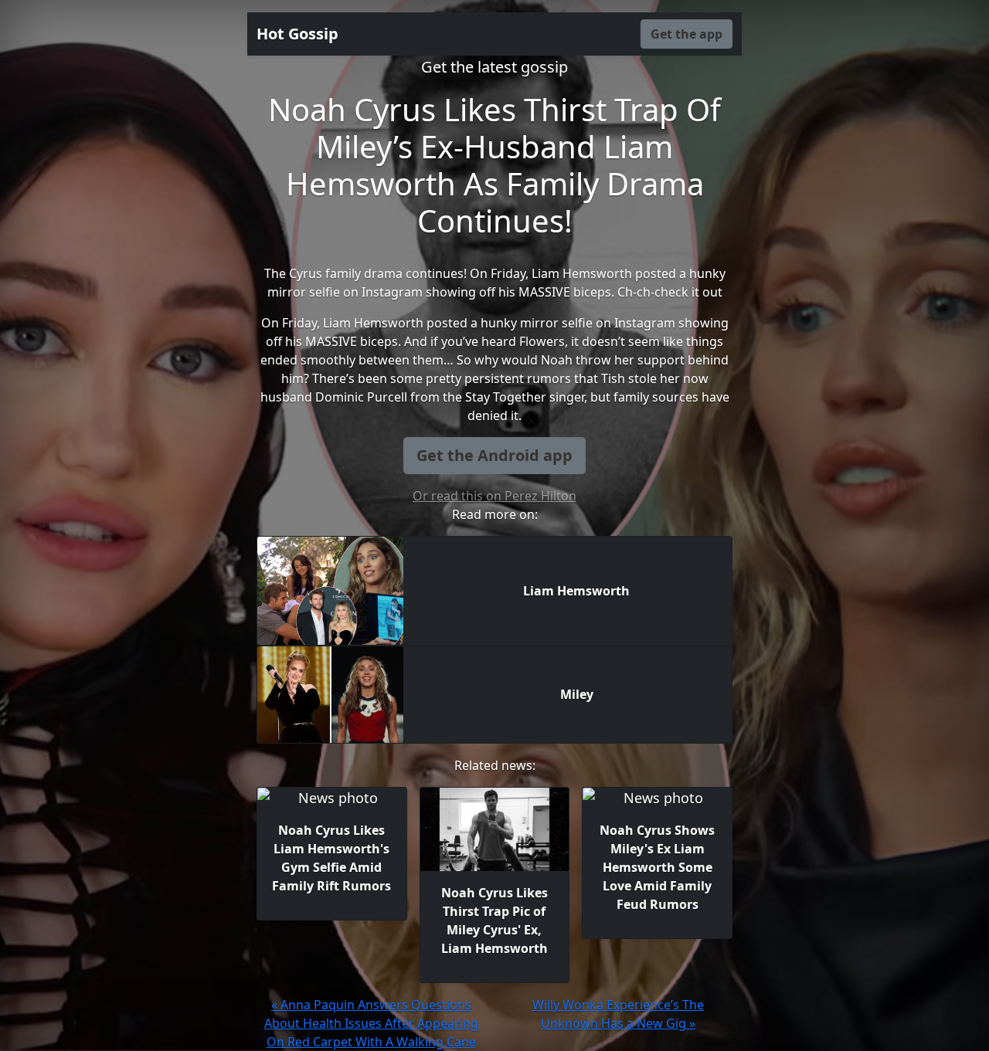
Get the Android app (494, 455)
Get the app (686, 33)
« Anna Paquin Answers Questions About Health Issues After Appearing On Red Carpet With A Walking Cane (371, 1023)
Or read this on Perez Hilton (494, 495)
